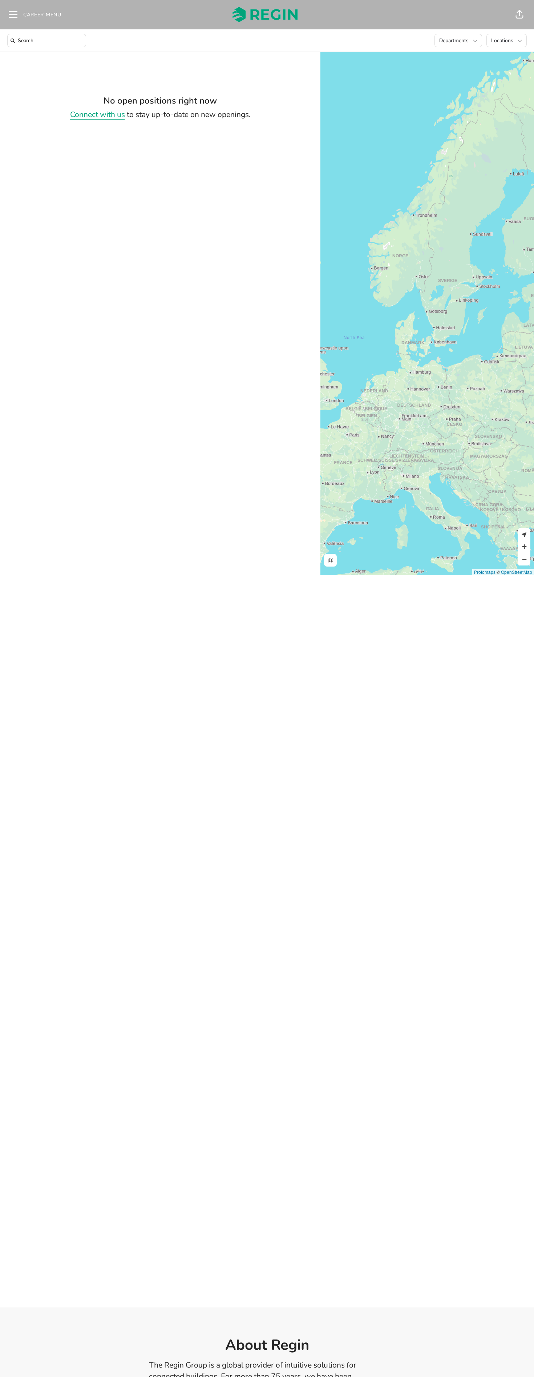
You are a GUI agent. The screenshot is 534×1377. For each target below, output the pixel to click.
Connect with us (97, 114)
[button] (519, 14)
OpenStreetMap (516, 572)
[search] (48, 40)
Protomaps (484, 572)
